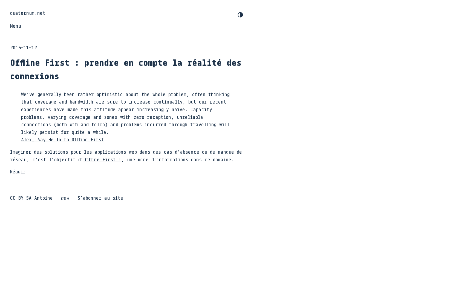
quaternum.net (27, 13)
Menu (15, 26)
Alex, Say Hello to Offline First (62, 139)
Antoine (43, 198)
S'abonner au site (100, 198)
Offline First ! (102, 159)
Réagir (18, 171)
